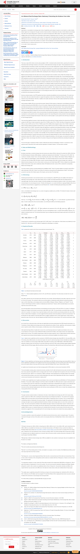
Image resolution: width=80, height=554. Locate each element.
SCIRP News (54, 552)
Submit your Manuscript (44, 552)
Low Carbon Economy (9, 116)
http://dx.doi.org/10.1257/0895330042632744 (33, 508)
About (40, 6)
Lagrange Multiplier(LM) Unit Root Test (43, 48)
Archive (6, 21)
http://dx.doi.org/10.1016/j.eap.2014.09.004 (32, 496)
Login (74, 2)
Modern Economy (8, 87)
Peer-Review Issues (39, 544)
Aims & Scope (7, 16)
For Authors (37, 543)
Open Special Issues (8, 62)
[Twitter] (4, 166)
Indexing (6, 28)
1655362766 (8, 178)
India (22, 48)
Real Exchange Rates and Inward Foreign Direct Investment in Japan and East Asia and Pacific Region (10, 54)
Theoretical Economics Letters (27, 13)
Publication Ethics (69, 541)
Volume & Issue (51, 546)
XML (40, 26)
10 (48, 184)
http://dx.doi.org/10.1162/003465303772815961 (33, 524)
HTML (37, 26)
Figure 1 (23, 338)
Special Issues (38, 548)
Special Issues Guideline (9, 67)
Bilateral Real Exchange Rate (29, 48)
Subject (23, 541)
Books (27, 6)
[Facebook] (8, 166)
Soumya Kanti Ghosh (25, 19)
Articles (13, 6)
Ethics (36, 539)
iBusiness (6, 101)
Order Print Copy (7, 74)
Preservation (68, 543)
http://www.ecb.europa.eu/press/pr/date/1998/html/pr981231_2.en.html (38, 517)
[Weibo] (16, 166)
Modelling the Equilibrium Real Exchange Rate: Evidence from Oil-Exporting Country (10, 39)
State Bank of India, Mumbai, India (28, 20)
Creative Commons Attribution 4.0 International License (49, 532)
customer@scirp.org (10, 173)
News (34, 6)
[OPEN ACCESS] (61, 2)
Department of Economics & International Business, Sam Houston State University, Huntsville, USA (41, 24)
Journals (21, 6)
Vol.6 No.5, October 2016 (39, 13)
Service (50, 537)
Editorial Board (8, 23)
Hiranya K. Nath (34, 19)
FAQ (5, 79)
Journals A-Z (24, 539)
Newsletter (6, 71)
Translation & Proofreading (53, 543)
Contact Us (6, 76)
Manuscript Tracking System (53, 539)
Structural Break (55, 48)
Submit (55, 6)
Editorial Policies (38, 541)
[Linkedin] (12, 166)
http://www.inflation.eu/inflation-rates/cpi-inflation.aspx (45, 429)
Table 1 (22, 229)
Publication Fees (8, 25)
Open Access (68, 539)
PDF (34, 26)
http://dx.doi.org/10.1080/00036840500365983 (33, 490)
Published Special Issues (9, 64)
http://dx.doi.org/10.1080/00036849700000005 (33, 513)
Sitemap (23, 544)
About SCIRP (38, 537)
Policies (68, 537)
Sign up (34, 552)
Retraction (68, 544)
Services (47, 6)
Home (6, 6)
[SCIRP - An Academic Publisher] (11, 2)
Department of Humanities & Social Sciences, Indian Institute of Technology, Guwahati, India (40, 22)
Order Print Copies (51, 541)
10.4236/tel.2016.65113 (28, 26)
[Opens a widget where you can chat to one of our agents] (75, 551)
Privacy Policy (69, 546)
